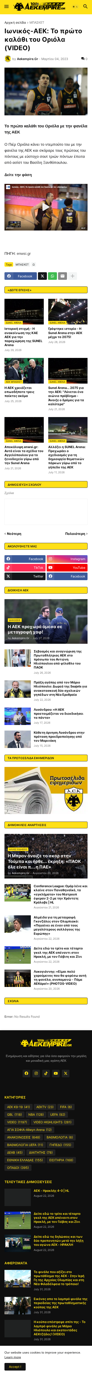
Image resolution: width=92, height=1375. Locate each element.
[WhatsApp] (52, 276)
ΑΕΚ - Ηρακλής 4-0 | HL (51, 1190)
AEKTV (45, 1107)
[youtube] (56, 1073)
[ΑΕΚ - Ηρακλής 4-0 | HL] (17, 1197)
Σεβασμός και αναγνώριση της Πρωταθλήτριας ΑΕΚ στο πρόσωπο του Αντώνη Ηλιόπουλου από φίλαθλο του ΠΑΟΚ (58, 659)
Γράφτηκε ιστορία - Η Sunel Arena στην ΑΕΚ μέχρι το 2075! (65, 333)
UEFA (57, 1114)
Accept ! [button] (15, 1367)
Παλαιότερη (75, 534)
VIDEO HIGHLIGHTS (52, 1122)
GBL (14, 1114)
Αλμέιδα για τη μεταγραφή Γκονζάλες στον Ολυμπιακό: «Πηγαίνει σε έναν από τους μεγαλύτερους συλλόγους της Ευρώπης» (57, 925)
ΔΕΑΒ (15, 1152)
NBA (36, 1114)
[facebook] (26, 1073)
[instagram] (36, 1073)
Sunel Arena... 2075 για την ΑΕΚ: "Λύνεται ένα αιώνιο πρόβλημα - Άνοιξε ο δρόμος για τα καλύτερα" (66, 396)
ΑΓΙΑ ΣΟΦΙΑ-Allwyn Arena (29, 1130)
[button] (6, 6)
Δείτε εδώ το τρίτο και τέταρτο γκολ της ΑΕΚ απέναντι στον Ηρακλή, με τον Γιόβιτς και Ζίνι (58, 952)
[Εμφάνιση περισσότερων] (72, 276)
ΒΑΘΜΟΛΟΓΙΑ (60, 1137)
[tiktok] (46, 1073)
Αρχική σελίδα (15, 22)
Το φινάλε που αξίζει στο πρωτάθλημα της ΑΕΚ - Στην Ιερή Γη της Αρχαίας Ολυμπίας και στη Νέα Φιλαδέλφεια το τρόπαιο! (59, 1278)
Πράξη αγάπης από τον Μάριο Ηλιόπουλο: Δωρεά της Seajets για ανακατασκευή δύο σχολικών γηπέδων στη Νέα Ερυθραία (60, 688)
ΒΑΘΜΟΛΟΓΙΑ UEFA (25, 1145)
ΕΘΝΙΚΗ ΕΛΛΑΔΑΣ (25, 1160)
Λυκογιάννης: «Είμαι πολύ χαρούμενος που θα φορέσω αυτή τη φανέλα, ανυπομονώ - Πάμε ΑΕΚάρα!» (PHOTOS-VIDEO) (60, 978)
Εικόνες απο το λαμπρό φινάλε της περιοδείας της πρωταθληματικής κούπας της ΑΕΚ (61, 1303)
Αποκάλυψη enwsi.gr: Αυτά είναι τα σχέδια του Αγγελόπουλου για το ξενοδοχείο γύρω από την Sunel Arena (23, 455)
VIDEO (17, 1122)
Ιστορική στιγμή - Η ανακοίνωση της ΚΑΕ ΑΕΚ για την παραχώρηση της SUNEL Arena (23, 337)
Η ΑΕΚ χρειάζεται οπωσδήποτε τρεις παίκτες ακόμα (19, 392)
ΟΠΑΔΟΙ (18, 1167)
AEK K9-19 (18, 1107)
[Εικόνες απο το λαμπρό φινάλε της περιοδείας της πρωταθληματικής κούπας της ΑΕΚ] (17, 1305)
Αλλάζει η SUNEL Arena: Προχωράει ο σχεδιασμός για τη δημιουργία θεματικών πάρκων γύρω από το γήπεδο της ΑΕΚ (67, 457)
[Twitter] (42, 276)
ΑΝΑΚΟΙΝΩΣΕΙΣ (23, 1137)
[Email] (62, 276)
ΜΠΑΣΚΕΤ (36, 22)
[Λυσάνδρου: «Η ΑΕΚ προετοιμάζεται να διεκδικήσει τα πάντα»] (17, 716)
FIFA (66, 1107)
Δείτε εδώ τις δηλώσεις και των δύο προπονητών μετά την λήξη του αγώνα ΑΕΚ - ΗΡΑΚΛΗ (59, 1240)
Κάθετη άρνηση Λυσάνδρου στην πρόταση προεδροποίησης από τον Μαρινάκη (59, 736)
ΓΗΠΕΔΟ (60, 1145)
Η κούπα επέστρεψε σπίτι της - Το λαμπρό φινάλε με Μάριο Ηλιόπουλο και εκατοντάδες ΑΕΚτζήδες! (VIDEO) (60, 1328)
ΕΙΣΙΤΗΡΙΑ (61, 1160)
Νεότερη (14, 534)
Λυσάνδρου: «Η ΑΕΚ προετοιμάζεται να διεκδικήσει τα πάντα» (58, 713)
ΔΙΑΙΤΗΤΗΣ (41, 1152)
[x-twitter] (65, 1073)
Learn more (12, 1357)
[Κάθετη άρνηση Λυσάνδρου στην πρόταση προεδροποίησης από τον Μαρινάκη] (17, 739)
